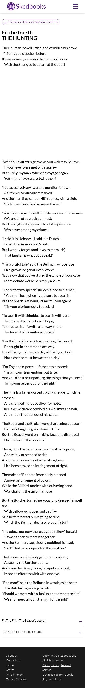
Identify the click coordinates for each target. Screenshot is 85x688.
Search (10, 669)
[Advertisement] (42, 113)
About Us (12, 655)
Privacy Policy (14, 674)
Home (10, 665)
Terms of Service (16, 679)
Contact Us (13, 660)
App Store (55, 679)
